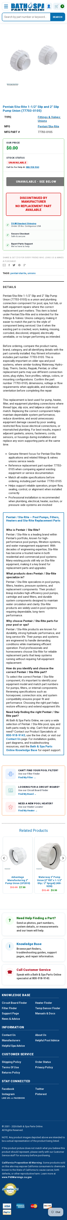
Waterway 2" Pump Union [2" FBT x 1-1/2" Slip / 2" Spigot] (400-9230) (49, 882)
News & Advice (11, 1018)
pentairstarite (18, 273)
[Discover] (47, 1206)
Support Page (10, 1013)
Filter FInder (9, 1008)
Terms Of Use (10, 1067)
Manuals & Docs (45, 1013)
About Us (40, 1035)
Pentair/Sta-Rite (48, 126)
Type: (8, 117)
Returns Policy (11, 1072)
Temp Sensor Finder (47, 1008)
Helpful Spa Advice (13, 1045)
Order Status (43, 1061)
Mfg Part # (12, 132)
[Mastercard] (34, 1206)
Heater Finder (43, 1002)
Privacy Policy (44, 1067)
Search (57, 17)
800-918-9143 (32, 167)
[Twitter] (14, 265)
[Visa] (7, 1206)
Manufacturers (11, 1040)
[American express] (20, 1206)
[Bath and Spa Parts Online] (28, 6)
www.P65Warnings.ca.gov (17, 1177)
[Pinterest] (19, 265)
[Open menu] (6, 6)
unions (32, 273)
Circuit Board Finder (14, 1002)
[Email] (4, 265)
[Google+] (24, 265)
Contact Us (9, 1035)
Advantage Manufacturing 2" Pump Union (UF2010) (17, 880)
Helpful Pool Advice (47, 1040)
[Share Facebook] (9, 265)
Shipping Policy (11, 1061)
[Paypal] (7, 1212)
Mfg (7, 126)
